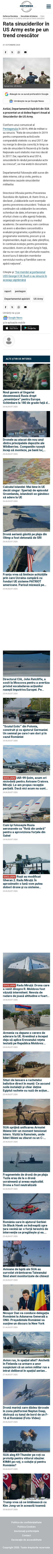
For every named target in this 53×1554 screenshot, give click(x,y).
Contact (26, 1535)
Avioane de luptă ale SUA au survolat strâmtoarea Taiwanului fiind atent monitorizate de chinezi (26, 1272)
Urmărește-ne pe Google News (29, 101)
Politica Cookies (27, 1526)
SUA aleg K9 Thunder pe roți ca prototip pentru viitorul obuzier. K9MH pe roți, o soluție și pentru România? (24, 1460)
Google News (15, 317)
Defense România (10, 16)
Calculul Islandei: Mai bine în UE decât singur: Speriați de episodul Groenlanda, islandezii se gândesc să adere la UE (26, 492)
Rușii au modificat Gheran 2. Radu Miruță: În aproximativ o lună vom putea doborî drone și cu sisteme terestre (23, 882)
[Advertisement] (26, 620)
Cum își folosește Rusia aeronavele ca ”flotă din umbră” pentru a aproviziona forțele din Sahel (24, 830)
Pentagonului (10, 128)
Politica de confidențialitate (26, 1522)
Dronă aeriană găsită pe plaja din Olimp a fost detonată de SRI (25, 535)
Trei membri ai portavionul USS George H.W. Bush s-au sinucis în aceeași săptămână (25, 276)
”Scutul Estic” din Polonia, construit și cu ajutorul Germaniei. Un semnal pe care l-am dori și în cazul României (25, 732)
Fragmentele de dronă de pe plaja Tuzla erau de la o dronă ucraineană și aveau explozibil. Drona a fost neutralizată (25, 1180)
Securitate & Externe (29, 16)
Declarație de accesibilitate (26, 1539)
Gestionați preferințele (26, 1531)
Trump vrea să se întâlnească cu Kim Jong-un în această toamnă (25, 1503)
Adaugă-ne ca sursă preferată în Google (29, 94)
